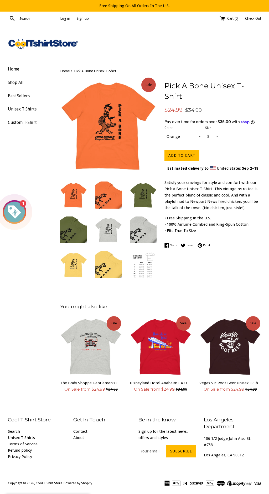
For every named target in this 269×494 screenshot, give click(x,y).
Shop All (16, 82)
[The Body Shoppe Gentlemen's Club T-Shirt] (91, 346)
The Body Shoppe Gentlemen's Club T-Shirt (91, 383)
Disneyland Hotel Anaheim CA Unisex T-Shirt (161, 383)
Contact (80, 431)
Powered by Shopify (78, 483)
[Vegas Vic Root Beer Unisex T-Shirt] (230, 346)
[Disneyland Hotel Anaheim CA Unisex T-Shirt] (161, 346)
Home (13, 69)
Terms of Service (23, 444)
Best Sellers (19, 95)
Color (168, 128)
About (78, 437)
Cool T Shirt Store (49, 483)
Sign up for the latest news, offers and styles (163, 434)
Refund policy (20, 450)
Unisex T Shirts (22, 109)
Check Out (253, 18)
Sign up (83, 18)
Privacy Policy (20, 456)
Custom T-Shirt (22, 122)
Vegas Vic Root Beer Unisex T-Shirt (230, 383)
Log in (65, 18)
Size (208, 128)
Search (14, 431)
